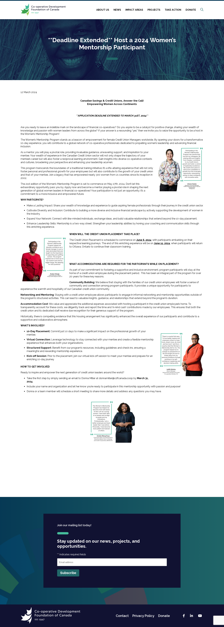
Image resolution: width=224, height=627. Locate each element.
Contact (122, 616)
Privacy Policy (143, 616)
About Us (102, 9)
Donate (191, 9)
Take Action (173, 9)
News (117, 9)
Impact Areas (134, 9)
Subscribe (68, 573)
